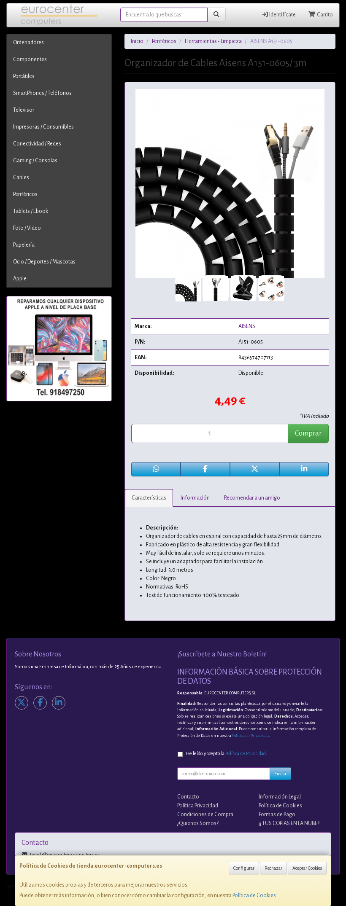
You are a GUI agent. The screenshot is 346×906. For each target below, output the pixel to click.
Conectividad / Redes (37, 144)
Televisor (23, 110)
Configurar (243, 868)
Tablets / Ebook (30, 211)
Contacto (188, 797)
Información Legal (280, 797)
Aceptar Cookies (307, 868)
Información (195, 498)
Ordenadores (28, 43)
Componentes (30, 59)
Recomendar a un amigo (252, 498)
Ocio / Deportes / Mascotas (44, 262)
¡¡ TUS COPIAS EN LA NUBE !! (290, 823)
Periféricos (25, 194)
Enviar (280, 773)
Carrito (324, 15)
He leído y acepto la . (226, 753)
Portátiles (24, 76)
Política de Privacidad (250, 736)
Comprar (308, 433)
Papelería (24, 245)
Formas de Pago (277, 814)
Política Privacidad (197, 806)
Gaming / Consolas (35, 161)
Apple (20, 279)
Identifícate (282, 15)
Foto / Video (27, 228)
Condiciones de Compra (205, 814)
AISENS (246, 326)
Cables (21, 177)
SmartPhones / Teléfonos (42, 93)
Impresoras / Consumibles (43, 127)
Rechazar (273, 868)
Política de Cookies (254, 895)
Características (149, 498)
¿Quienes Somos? (198, 823)
